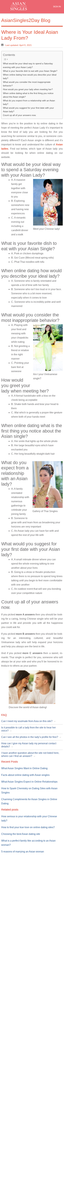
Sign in (57, 6)
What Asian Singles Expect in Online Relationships (29, 781)
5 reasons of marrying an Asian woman (22, 851)
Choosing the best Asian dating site (20, 834)
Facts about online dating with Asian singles (25, 775)
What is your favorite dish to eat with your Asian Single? (30, 71)
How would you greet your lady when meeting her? (28, 89)
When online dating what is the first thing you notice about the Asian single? (28, 95)
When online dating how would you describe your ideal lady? (29, 76)
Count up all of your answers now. (19, 115)
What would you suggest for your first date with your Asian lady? (28, 110)
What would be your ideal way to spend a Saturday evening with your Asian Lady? (28, 65)
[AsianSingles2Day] (21, 6)
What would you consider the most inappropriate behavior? (26, 84)
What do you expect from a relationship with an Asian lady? (29, 102)
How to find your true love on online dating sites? (28, 827)
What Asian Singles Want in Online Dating (24, 768)
